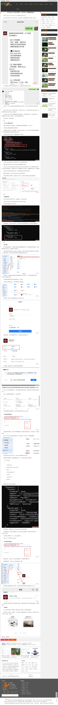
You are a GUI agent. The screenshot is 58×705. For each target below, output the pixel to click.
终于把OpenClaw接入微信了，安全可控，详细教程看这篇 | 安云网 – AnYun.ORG (21, 644)
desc (36, 662)
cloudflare (31, 668)
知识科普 (46, 4)
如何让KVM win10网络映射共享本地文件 (10, 667)
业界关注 (21, 4)
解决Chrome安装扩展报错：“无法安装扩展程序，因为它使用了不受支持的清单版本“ (17, 669)
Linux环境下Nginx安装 (52, 68)
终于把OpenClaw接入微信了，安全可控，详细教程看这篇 (13, 664)
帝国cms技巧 (34, 666)
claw (19, 132)
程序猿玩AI (14, 15)
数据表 (33, 662)
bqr (30, 666)
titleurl (27, 670)
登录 (8, 0)
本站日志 (17, 9)
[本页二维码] (56, 701)
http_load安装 (50, 58)
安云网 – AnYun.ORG (8, 4)
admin (24, 643)
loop (26, 662)
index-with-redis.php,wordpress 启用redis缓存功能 (12, 663)
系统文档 (23, 664)
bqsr (33, 664)
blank (29, 662)
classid (26, 668)
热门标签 (53, 0)
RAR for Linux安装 (51, 53)
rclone (22, 666)
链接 (56, 0)
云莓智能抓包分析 (51, 98)
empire (36, 664)
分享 (25, 633)
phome (22, 668)
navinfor (22, 670)
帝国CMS (35, 668)
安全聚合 (51, 4)
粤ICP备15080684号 (46, 703)
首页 (17, 4)
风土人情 (36, 4)
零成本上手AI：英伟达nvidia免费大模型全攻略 (11, 666)
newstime (26, 666)
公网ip (12, 639)
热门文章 (49, 0)
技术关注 (26, 4)
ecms (30, 664)
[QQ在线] (8, 692)
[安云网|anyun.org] (51, 703)
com (26, 664)
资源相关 (41, 4)
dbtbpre (22, 662)
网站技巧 (31, 4)
